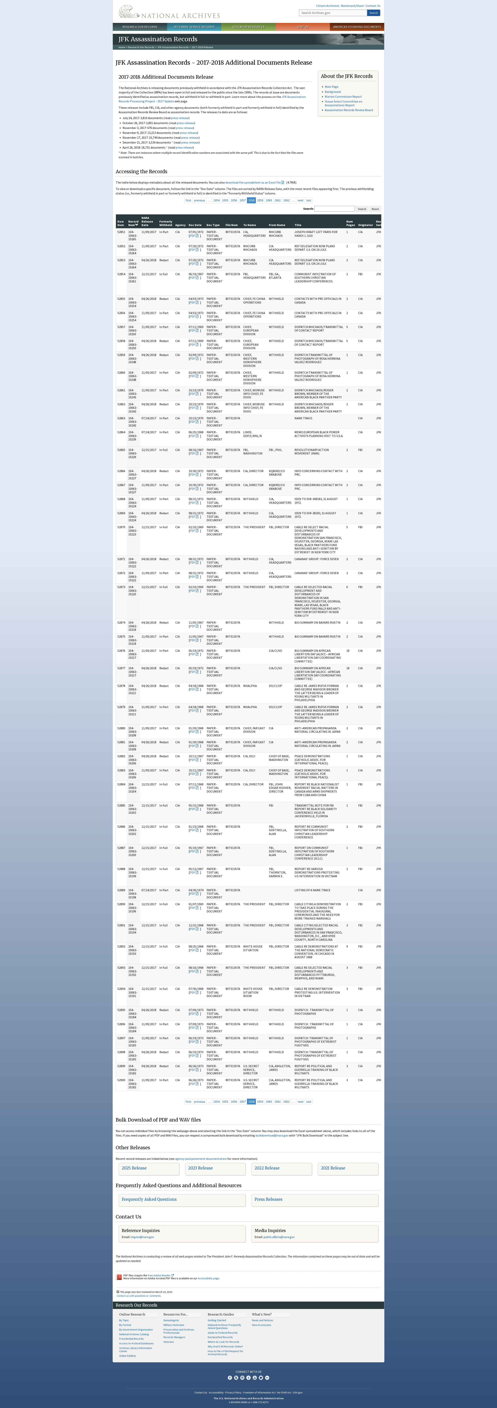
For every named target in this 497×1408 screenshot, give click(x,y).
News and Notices (262, 1320)
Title (298, 225)
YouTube (254, 1377)
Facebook (230, 1377)
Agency (180, 225)
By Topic (124, 1320)
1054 (216, 200)
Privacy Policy (233, 1392)
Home (122, 47)
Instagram (242, 1377)
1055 (225, 200)
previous (199, 200)
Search (374, 13)
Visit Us (302, 27)
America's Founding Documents (357, 27)
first (188, 200)
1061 (278, 200)
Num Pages (350, 223)
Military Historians (173, 1325)
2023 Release (200, 1168)
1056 (234, 200)
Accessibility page (208, 1278)
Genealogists (171, 1320)
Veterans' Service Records (194, 27)
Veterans (168, 1342)
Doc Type (213, 225)
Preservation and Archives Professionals (178, 1331)
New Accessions (261, 1325)
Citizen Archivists (327, 6)
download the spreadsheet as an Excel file (253, 182)
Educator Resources (248, 27)
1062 (286, 200)
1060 (269, 200)
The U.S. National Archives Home (169, 11)
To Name (249, 225)
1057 (243, 200)
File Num (232, 225)
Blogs (261, 1377)
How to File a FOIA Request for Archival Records (225, 1352)
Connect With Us (249, 1372)
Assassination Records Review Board (349, 110)
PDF (192, 236)
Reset (375, 209)
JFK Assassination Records (173, 47)
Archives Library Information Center (135, 1349)
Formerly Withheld (165, 223)
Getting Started (217, 1320)
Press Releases (268, 1199)
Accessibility (216, 1392)
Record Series (381, 223)
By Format (125, 1325)
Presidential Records (131, 1338)
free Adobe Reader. (159, 1275)
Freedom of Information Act (259, 1392)
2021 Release (333, 1168)
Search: (308, 209)
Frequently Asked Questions (149, 1199)
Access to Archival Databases (136, 1343)
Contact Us (373, 6)
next (301, 200)
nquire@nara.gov (142, 1237)
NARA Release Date (147, 221)
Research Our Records (140, 27)
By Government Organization (136, 1329)
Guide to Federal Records (223, 1332)
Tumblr (248, 1377)
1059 (260, 200)
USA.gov (298, 1392)
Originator (365, 225)
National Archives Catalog (134, 1334)
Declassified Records (220, 1337)
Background (333, 92)
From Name (277, 225)
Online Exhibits (127, 1356)
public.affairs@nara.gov (279, 1237)
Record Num (133, 223)
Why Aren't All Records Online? (225, 1346)
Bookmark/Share (352, 6)
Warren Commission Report (343, 96)
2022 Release (267, 1168)
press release (180, 118)
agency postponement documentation (201, 1159)
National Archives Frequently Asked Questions (224, 1326)
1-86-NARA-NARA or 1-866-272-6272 (248, 1402)
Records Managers (174, 1337)
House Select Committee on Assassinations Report (343, 103)
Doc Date (195, 225)
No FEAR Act (284, 1392)
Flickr (267, 1377)
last (308, 200)
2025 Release (134, 1168)
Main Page (331, 87)
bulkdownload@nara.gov (271, 1135)
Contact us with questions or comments (139, 1295)
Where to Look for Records (223, 1342)
